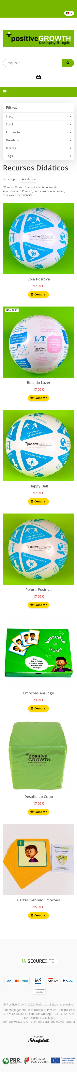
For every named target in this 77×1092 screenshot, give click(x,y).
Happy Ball (38, 486)
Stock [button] (10, 124)
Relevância (28, 179)
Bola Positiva (38, 279)
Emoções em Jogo (38, 693)
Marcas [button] (11, 148)
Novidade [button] (12, 140)
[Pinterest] (19, 13)
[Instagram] (12, 13)
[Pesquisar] (68, 63)
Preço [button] (9, 116)
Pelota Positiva (38, 589)
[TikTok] (38, 13)
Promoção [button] (13, 132)
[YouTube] (25, 13)
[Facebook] (6, 13)
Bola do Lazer (38, 382)
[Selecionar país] (69, 13)
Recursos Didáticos (35, 168)
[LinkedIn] (32, 13)
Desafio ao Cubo (38, 796)
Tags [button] (9, 156)
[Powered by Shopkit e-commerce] (38, 1040)
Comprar (40, 294)
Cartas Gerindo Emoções (38, 900)
